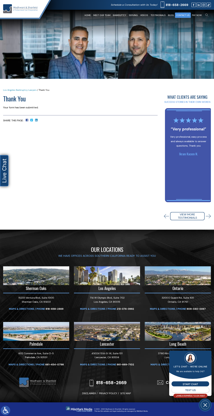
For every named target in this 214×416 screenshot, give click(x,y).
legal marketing (118, 411)
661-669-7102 (125, 364)
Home (88, 15)
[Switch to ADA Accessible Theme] (5, 410)
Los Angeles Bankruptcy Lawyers (20, 90)
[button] (166, 216)
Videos (144, 15)
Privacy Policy (108, 393)
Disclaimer (89, 393)
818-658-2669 (177, 5)
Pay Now (197, 15)
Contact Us (183, 15)
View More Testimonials (187, 216)
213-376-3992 (125, 309)
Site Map (125, 393)
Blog (171, 15)
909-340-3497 (196, 309)
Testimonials (158, 15)
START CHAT (190, 384)
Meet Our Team (101, 15)
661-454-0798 (54, 364)
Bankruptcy (119, 15)
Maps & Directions (21, 309)
